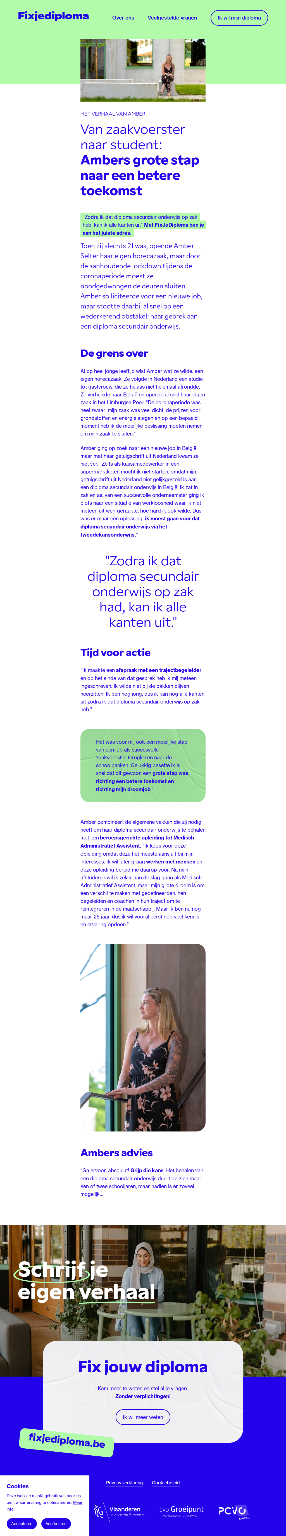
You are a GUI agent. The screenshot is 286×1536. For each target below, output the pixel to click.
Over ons (123, 18)
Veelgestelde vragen (172, 18)
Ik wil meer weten (143, 1417)
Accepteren (21, 1523)
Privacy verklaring (124, 1482)
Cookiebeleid (166, 1482)
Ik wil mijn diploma (239, 18)
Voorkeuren (56, 1523)
